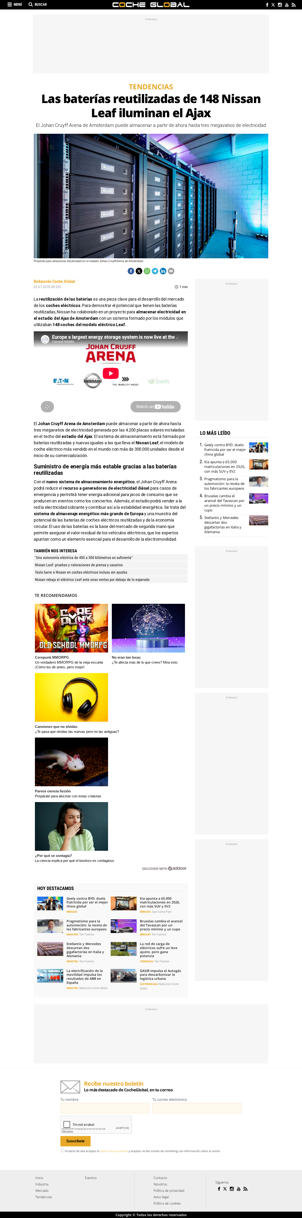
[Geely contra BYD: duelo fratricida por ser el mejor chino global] (50, 903)
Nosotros (160, 1184)
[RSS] (293, 5)
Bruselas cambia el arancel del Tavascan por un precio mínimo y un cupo (161, 925)
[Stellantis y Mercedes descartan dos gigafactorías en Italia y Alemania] (50, 949)
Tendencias (147, 961)
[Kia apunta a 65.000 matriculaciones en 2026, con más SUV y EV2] (124, 903)
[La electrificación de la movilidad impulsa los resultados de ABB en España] (50, 976)
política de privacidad (114, 1151)
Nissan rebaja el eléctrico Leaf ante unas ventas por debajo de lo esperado (92, 579)
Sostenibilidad (149, 984)
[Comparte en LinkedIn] (163, 271)
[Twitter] (273, 5)
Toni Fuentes (86, 934)
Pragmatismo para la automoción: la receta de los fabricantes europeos (87, 925)
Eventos (91, 1177)
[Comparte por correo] (171, 271)
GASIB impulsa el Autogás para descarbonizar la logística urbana (160, 974)
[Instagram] (280, 5)
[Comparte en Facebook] (131, 271)
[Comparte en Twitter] (139, 271)
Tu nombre (69, 1099)
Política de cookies (167, 1203)
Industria (72, 934)
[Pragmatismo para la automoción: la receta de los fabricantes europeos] (50, 926)
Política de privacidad (169, 1190)
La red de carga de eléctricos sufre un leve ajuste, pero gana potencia (158, 950)
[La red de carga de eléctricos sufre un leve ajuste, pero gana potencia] (124, 949)
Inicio (39, 1177)
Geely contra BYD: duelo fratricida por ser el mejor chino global (87, 902)
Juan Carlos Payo (161, 911)
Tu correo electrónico (169, 1099)
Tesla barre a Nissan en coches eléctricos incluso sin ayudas (81, 572)
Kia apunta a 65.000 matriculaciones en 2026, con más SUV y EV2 (160, 902)
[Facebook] (266, 5)
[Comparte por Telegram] (155, 271)
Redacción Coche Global (54, 281)
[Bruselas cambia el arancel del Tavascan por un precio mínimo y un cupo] (124, 926)
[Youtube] (286, 5)
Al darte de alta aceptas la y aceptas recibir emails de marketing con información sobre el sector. (143, 1151)
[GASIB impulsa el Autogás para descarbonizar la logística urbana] (124, 976)
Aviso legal (161, 1197)
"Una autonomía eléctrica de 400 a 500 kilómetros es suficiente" (84, 557)
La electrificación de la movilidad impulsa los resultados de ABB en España (85, 976)
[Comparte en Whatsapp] (147, 271)
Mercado (72, 911)
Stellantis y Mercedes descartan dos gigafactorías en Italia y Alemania (85, 950)
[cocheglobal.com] (151, 4)
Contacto (160, 1177)
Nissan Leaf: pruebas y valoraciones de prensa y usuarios (79, 565)
